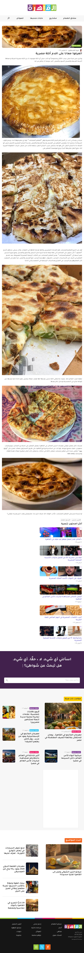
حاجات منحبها (36, 18)
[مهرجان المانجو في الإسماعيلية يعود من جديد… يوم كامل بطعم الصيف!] (9, 734)
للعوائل (20, 18)
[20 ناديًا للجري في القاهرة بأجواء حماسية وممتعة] (32, 905)
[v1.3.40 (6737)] (73, 926)
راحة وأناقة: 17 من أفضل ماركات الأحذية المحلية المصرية (62, 639)
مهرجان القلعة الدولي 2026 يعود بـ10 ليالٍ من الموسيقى (13, 869)
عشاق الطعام (69, 18)
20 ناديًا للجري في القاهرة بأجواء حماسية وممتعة (16, 905)
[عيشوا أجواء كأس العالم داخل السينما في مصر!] (51, 756)
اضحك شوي (57, 935)
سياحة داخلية (36, 928)
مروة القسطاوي (73, 50)
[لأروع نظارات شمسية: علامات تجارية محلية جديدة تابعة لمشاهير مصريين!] (9, 712)
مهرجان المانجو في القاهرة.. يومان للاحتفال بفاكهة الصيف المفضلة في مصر (63, 737)
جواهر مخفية (36, 935)
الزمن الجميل (16, 924)
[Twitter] (42, 947)
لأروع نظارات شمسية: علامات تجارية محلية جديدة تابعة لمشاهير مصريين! (29, 717)
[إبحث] (7, 680)
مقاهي (59, 932)
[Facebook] (48, 947)
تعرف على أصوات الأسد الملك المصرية (65, 578)
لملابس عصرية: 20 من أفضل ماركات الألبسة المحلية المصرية (63, 559)
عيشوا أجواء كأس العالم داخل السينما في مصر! (71, 758)
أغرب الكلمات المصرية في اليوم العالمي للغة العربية (63, 618)
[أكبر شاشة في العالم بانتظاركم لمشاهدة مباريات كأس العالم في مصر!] (9, 756)
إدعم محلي (37, 924)
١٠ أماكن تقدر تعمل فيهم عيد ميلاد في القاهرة (63, 539)
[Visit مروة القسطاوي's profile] (81, 50)
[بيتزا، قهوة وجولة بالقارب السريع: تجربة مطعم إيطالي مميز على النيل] (32, 887)
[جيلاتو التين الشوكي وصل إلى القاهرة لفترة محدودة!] (63, 857)
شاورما (18, 935)
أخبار (60, 928)
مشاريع (53, 18)
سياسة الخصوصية (77, 939)
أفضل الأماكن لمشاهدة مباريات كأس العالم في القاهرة (62, 598)
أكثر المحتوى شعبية (71, 524)
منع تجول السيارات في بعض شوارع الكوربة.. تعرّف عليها (14, 851)
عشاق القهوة (16, 928)
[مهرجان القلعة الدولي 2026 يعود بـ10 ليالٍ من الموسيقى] (32, 869)
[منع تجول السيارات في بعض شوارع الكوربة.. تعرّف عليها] (32, 850)
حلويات (18, 932)
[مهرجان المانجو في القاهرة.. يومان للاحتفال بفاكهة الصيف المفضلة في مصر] (63, 716)
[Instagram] (36, 947)
